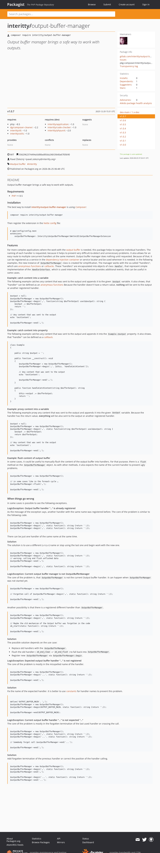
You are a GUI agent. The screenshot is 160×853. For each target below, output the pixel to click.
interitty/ (19, 25)
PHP (14, 195)
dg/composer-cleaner (21, 127)
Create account (127, 4)
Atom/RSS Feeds (15, 844)
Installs (123, 78)
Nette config (50, 223)
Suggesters (125, 84)
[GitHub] (151, 839)
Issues (123, 59)
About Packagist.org (13, 840)
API (58, 838)
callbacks (49, 266)
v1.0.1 (123, 140)
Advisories (125, 99)
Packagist (16, 4)
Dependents (126, 81)
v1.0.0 (123, 144)
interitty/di (15, 130)
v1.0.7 (123, 116)
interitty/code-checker (59, 127)
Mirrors (61, 842)
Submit (107, 4)
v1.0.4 (123, 128)
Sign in (146, 4)
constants (71, 691)
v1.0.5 (123, 124)
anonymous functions (29, 266)
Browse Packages (41, 842)
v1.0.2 (123, 136)
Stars (122, 87)
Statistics (36, 838)
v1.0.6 (123, 120)
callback (48, 337)
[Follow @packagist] (144, 839)
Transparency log (129, 66)
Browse (92, 4)
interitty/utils (17, 133)
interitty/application (58, 124)
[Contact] (137, 839)
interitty (33, 164)
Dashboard (88, 842)
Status (85, 838)
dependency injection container (62, 259)
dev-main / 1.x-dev (129, 112)
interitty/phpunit (56, 130)
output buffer (19, 164)
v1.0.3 (123, 132)
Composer (80, 207)
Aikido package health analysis (136, 103)
